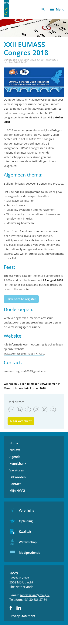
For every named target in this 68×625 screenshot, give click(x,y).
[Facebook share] (28, 409)
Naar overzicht (21, 421)
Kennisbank (17, 463)
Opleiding (26, 521)
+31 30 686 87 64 (35, 600)
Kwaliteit (25, 532)
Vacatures (16, 470)
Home (13, 443)
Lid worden (17, 477)
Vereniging (26, 510)
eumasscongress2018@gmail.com (25, 371)
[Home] (6, 8)
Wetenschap (28, 542)
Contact (15, 483)
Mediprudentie (29, 553)
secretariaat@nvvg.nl (34, 595)
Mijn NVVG (17, 490)
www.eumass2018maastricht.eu (24, 353)
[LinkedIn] (19, 409)
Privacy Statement (22, 616)
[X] (36, 409)
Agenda (14, 456)
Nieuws (14, 450)
